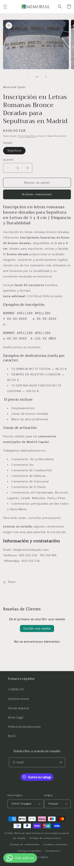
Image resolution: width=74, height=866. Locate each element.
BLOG (12, 736)
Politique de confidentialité (24, 844)
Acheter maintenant (37, 194)
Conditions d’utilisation (55, 844)
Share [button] (12, 582)
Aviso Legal (15, 717)
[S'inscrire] (60, 762)
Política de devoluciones (24, 727)
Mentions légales (39, 857)
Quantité (8, 159)
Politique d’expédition (29, 851)
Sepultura (14, 150)
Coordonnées (52, 851)
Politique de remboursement (45, 838)
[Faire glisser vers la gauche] (27, 76)
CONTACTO (16, 689)
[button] (5, 6)
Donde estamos (18, 708)
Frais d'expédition (27, 136)
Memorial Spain (23, 833)
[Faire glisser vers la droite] (46, 76)
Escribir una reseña (37, 628)
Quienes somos (18, 699)
